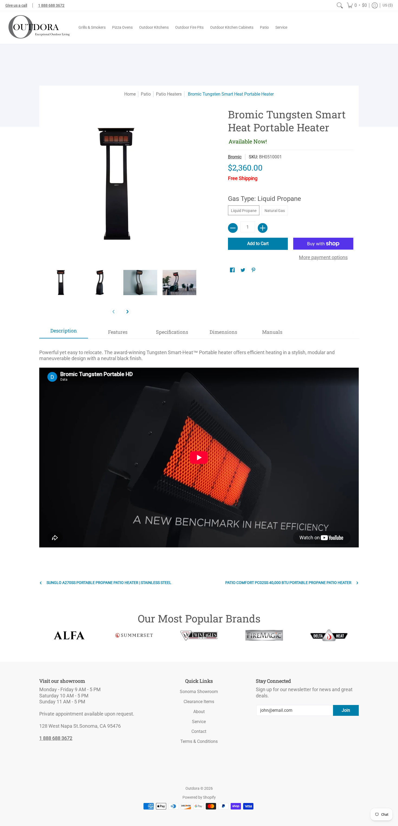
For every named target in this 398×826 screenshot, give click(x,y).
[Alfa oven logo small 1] (69, 635)
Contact (198, 731)
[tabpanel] (199, 448)
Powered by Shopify (199, 797)
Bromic (235, 156)
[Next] (127, 311)
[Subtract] (233, 228)
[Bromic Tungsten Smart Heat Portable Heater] (62, 282)
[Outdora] (37, 27)
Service (199, 721)
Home (130, 94)
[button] (356, 5)
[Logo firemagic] (264, 635)
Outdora (192, 788)
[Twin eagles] (199, 635)
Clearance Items (199, 701)
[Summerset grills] (134, 635)
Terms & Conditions (199, 741)
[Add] (262, 228)
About (199, 711)
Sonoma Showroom (199, 691)
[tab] (63, 332)
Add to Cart (258, 243)
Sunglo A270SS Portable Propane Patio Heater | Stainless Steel (109, 582)
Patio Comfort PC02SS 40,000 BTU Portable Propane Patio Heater (288, 582)
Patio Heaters (169, 94)
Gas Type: (264, 199)
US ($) (388, 5)
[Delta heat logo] (329, 635)
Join (346, 710)
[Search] (339, 5)
